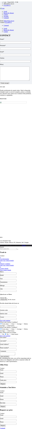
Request (3, 384)
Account (6, 16)
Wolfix (24, 245)
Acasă (5, 11)
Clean (13, 324)
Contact (6, 14)
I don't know (10, 325)
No (7, 334)
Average (19, 324)
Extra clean (5, 324)
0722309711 (7, 5)
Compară (6, 18)
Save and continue (5, 320)
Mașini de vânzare (9, 13)
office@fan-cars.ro (9, 21)
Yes (3, 334)
